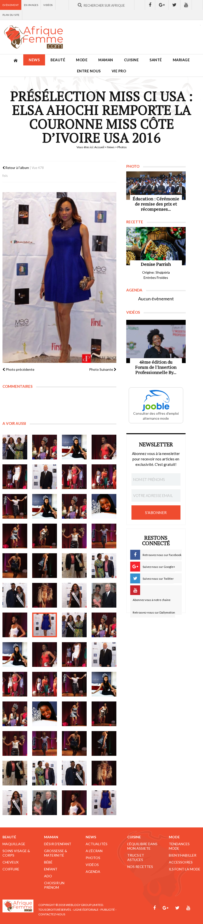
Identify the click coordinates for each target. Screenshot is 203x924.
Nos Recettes (140, 866)
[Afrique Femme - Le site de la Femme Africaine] (33, 37)
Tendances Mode (179, 846)
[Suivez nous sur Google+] (162, 5)
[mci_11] (74, 506)
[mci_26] (44, 625)
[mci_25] (14, 625)
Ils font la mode (184, 869)
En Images (31, 4)
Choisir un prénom (54, 885)
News (34, 60)
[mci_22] (44, 595)
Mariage (181, 60)
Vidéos (47, 4)
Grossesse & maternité (55, 853)
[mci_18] (44, 565)
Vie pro (119, 71)
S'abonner (156, 512)
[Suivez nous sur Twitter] (174, 5)
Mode (81, 60)
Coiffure (10, 869)
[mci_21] (14, 595)
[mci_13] (14, 536)
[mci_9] (14, 506)
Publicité (108, 909)
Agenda (93, 871)
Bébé (48, 862)
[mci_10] (44, 506)
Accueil (99, 147)
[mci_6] (44, 476)
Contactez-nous (51, 914)
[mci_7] (74, 476)
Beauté (58, 60)
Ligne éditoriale (86, 909)
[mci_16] (104, 536)
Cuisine (131, 60)
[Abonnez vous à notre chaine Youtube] (186, 5)
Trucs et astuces (135, 857)
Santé (156, 60)
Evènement (10, 4)
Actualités (96, 844)
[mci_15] (74, 536)
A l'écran (94, 851)
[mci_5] (14, 476)
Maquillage (13, 844)
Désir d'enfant (57, 844)
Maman (105, 60)
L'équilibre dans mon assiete (142, 846)
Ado (48, 876)
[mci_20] (104, 565)
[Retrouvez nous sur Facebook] (150, 5)
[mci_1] (14, 447)
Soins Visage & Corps (16, 853)
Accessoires (181, 862)
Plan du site (11, 14)
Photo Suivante (101, 369)
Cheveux (10, 862)
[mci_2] (44, 447)
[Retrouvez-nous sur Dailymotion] (197, 5)
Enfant (50, 869)
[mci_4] (104, 447)
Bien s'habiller (182, 855)
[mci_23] (74, 595)
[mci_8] (104, 476)
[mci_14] (44, 536)
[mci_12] (104, 506)
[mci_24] (104, 595)
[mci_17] (14, 565)
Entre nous (89, 71)
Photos (93, 858)
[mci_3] (74, 447)
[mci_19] (74, 565)
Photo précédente (19, 369)
